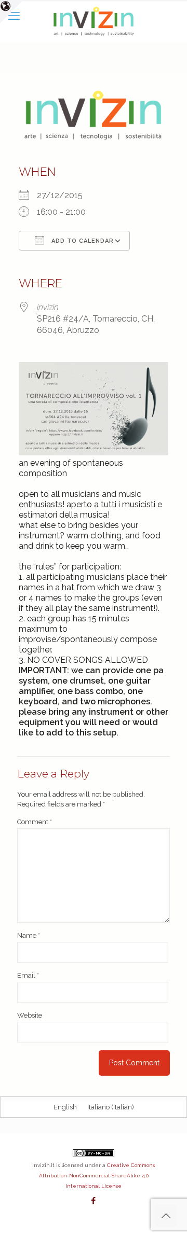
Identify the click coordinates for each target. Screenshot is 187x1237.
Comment (34, 822)
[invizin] (93, 20)
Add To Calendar (81, 241)
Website (29, 1015)
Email (28, 975)
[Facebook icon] (94, 1200)
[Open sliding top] (11, 11)
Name (28, 935)
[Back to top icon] (166, 1216)
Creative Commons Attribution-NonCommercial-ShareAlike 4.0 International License (97, 1175)
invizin (48, 307)
